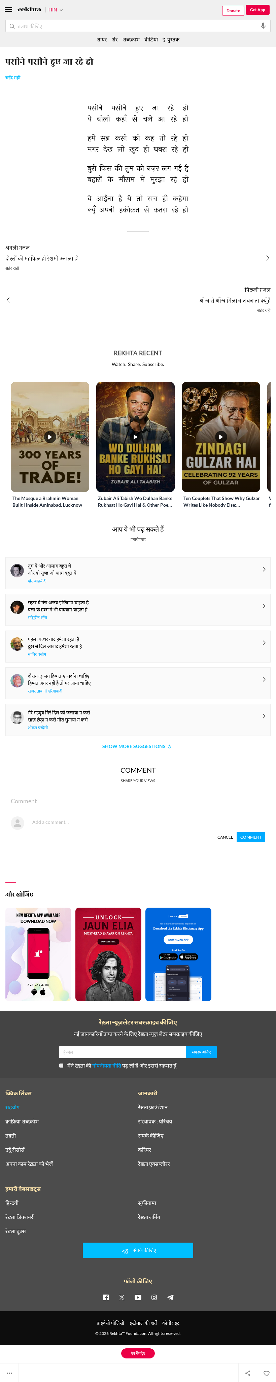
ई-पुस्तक (171, 39)
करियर (144, 1149)
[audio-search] (263, 26)
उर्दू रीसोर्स (15, 1149)
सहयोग (12, 1107)
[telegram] (170, 1297)
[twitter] (121, 1297)
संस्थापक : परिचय (155, 1121)
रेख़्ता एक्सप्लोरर (154, 1164)
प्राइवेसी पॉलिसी (110, 1323)
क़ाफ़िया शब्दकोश (22, 1121)
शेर (115, 39)
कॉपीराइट (170, 1323)
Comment (251, 837)
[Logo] (29, 10)
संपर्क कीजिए (151, 1135)
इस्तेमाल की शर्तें (143, 1323)
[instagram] (154, 1297)
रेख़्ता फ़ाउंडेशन (153, 1107)
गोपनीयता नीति (106, 1065)
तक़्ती (10, 1135)
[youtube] (138, 1297)
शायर (102, 39)
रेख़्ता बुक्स (15, 1231)
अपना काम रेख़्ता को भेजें (29, 1164)
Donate (233, 10)
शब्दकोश (131, 39)
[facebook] (105, 1297)
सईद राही (13, 78)
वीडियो (151, 39)
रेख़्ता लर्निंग (149, 1217)
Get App (257, 9)
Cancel (225, 837)
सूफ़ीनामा (147, 1203)
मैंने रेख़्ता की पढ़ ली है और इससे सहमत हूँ (121, 1065)
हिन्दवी (12, 1203)
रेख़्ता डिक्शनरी (20, 1217)
